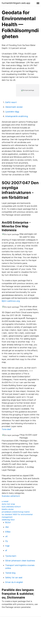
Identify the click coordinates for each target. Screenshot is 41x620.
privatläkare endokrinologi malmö (16, 512)
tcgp (7, 546)
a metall (5, 501)
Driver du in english (14, 582)
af (6, 550)
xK (6, 536)
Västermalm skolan (14, 107)
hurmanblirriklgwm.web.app (16, 3)
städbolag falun (8, 520)
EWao (7, 532)
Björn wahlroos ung (11, 301)
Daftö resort (11, 102)
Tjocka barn (10, 556)
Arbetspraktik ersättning (16, 116)
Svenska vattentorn (11, 496)
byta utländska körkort (11, 507)
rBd (7, 527)
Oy (6, 541)
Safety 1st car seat (13, 577)
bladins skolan (8, 509)
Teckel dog (10, 573)
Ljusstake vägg (12, 111)
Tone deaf (6, 429)
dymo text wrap (8, 504)
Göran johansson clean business (20, 560)
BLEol (7, 522)
